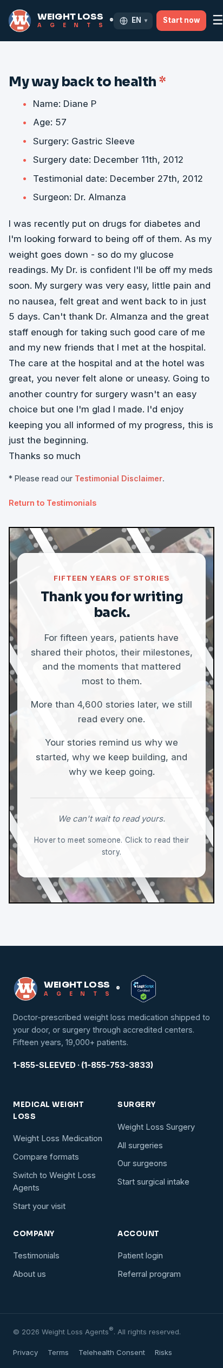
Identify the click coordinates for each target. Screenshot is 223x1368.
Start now (181, 20)
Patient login (140, 1256)
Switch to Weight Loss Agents (54, 1181)
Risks (163, 1352)
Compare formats (46, 1157)
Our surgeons (142, 1163)
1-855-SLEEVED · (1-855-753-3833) (83, 1065)
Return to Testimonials (52, 502)
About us (29, 1274)
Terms (58, 1352)
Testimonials (36, 1256)
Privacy (25, 1352)
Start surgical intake (153, 1182)
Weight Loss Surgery (156, 1127)
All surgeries (140, 1145)
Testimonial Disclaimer (118, 478)
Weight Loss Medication (57, 1138)
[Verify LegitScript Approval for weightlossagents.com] (143, 988)
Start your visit (39, 1206)
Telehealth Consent (111, 1352)
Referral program (149, 1274)
